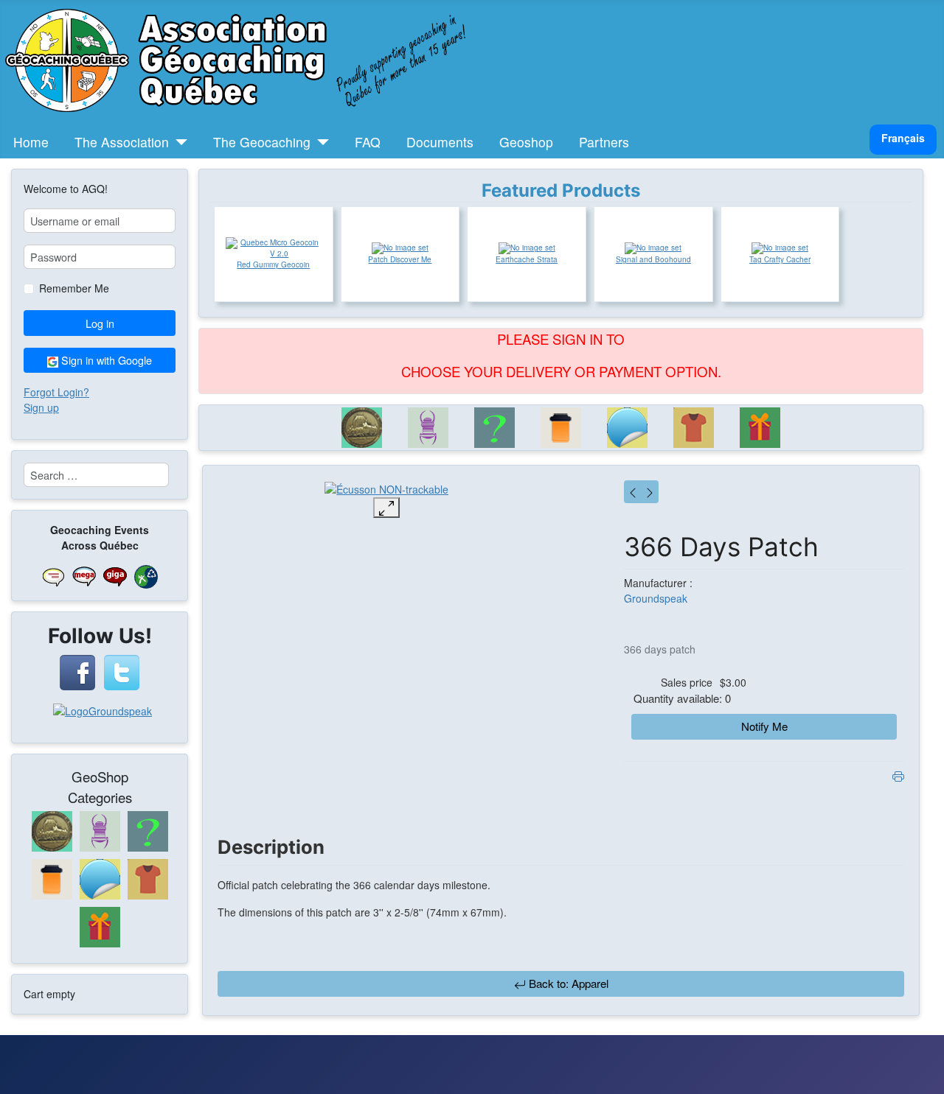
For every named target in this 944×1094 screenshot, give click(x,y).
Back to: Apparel (567, 983)
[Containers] (561, 427)
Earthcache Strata (527, 259)
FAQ (368, 142)
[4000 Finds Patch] (650, 491)
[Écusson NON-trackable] (386, 488)
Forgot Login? (56, 392)
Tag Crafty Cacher (780, 259)
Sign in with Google (105, 360)
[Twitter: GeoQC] (121, 671)
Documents (439, 142)
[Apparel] (694, 427)
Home (31, 142)
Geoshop (526, 142)
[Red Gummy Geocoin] (274, 248)
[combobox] (96, 475)
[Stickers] (627, 427)
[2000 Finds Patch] (633, 491)
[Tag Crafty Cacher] (780, 248)
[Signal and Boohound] (653, 248)
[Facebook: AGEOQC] (77, 671)
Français (903, 137)
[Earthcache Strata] (527, 248)
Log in (100, 323)
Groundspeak (655, 598)
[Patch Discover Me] (400, 248)
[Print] (898, 775)
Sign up (41, 407)
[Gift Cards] (760, 427)
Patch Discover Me (399, 259)
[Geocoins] (362, 427)
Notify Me (764, 726)
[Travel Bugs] (428, 427)
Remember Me (74, 288)
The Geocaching (261, 142)
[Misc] (494, 427)
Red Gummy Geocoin (273, 264)
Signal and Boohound (653, 259)
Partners (604, 142)
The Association (121, 142)
